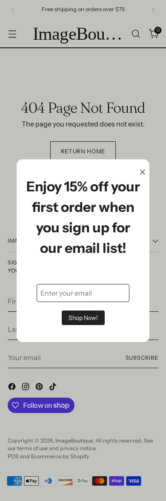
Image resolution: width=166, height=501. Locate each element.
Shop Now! (83, 318)
